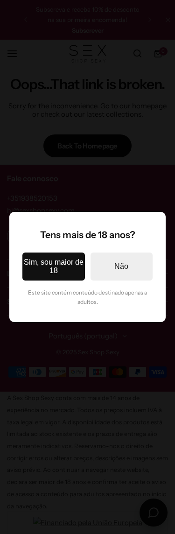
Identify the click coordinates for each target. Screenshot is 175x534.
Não (121, 266)
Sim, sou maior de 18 (54, 266)
